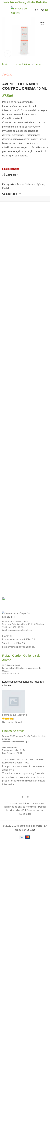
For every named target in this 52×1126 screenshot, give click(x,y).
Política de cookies (32, 810)
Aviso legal (25, 813)
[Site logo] (21, 9)
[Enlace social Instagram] (27, 797)
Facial (38, 64)
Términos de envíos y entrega (19, 806)
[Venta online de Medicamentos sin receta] (12, 601)
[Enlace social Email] (20, 194)
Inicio (5, 64)
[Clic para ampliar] (7, 54)
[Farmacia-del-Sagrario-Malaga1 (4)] (18, 614)
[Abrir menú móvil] (3, 10)
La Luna (30, 829)
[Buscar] (37, 10)
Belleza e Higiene (21, 64)
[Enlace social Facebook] (16, 194)
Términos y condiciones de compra (24, 803)
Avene (20, 184)
